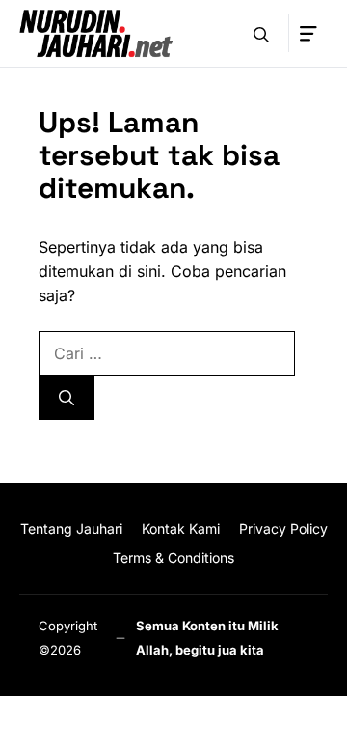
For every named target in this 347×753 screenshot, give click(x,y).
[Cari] (66, 398)
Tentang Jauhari (71, 528)
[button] (261, 33)
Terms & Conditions (173, 557)
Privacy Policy (283, 528)
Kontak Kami (181, 528)
